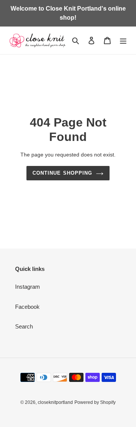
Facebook (27, 306)
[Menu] (123, 40)
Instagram (27, 286)
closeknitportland (55, 402)
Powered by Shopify (95, 402)
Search (24, 326)
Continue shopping (62, 173)
